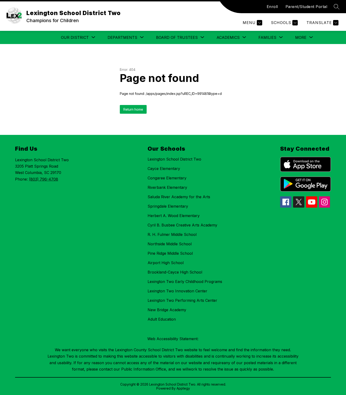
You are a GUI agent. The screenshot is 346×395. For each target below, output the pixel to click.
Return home (133, 109)
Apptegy (183, 388)
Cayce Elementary (164, 168)
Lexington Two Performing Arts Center (182, 300)
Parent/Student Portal (306, 6)
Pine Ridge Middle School (170, 253)
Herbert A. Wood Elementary (174, 215)
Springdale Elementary (168, 206)
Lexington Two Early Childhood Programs (185, 281)
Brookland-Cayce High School (175, 272)
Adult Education (162, 319)
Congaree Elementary (167, 178)
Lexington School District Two (174, 159)
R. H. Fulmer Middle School (172, 234)
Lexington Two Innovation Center (177, 291)
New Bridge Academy (167, 309)
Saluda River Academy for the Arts (179, 196)
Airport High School (166, 262)
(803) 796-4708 (43, 179)
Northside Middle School (170, 244)
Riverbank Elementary (167, 187)
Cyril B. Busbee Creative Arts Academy (182, 225)
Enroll (272, 6)
